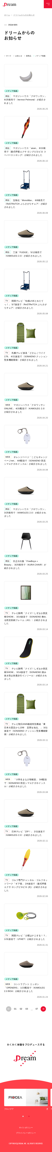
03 (26, 1009)
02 (21, 1009)
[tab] (23, 1116)
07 (37, 1009)
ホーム (7, 15)
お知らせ (18, 56)
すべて (8, 56)
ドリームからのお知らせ (24, 15)
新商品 (28, 56)
